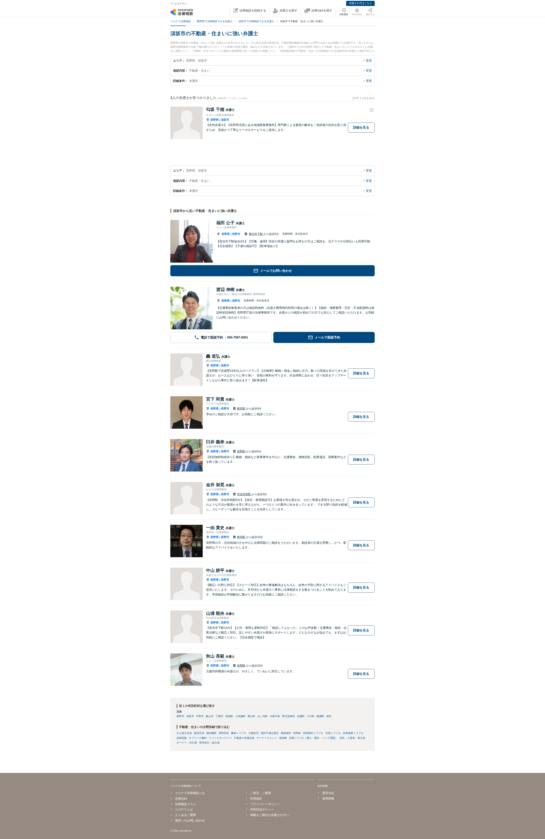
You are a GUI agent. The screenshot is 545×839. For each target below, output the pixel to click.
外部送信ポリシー (262, 809)
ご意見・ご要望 (260, 793)
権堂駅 (241, 408)
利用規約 (256, 798)
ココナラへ (180, 3)
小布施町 (240, 716)
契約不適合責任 (270, 733)
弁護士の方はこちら (360, 3)
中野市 (200, 716)
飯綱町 (320, 716)
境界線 (297, 733)
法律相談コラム (185, 804)
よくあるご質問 (185, 815)
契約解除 (211, 733)
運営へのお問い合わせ (190, 820)
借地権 (283, 737)
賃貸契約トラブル (313, 733)
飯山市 (210, 716)
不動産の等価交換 (244, 737)
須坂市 (225, 119)
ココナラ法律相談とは (190, 793)
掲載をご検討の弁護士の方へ (269, 815)
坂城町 (229, 716)
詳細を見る (361, 127)
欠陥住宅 (253, 733)
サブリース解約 (198, 737)
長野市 (236, 234)
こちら (244, 98)
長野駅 (241, 451)
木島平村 (275, 716)
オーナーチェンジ (267, 737)
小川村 (310, 716)
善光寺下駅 (256, 234)
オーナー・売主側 (186, 742)
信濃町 (301, 716)
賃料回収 (224, 733)
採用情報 (328, 798)
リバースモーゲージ (220, 737)
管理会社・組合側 (209, 742)
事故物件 (286, 733)
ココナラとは (184, 809)
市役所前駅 (244, 494)
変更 (369, 60)
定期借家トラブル (353, 733)
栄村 (328, 716)
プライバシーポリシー (265, 804)
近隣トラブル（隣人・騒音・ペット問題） (313, 737)
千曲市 (219, 716)
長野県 (214, 119)
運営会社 (328, 793)
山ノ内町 (262, 716)
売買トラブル (333, 733)
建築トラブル (238, 733)
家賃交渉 (199, 733)
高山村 (251, 716)
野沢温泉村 (288, 716)
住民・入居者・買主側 (352, 737)
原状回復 (181, 737)
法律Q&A (181, 798)
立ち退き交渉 (184, 733)
